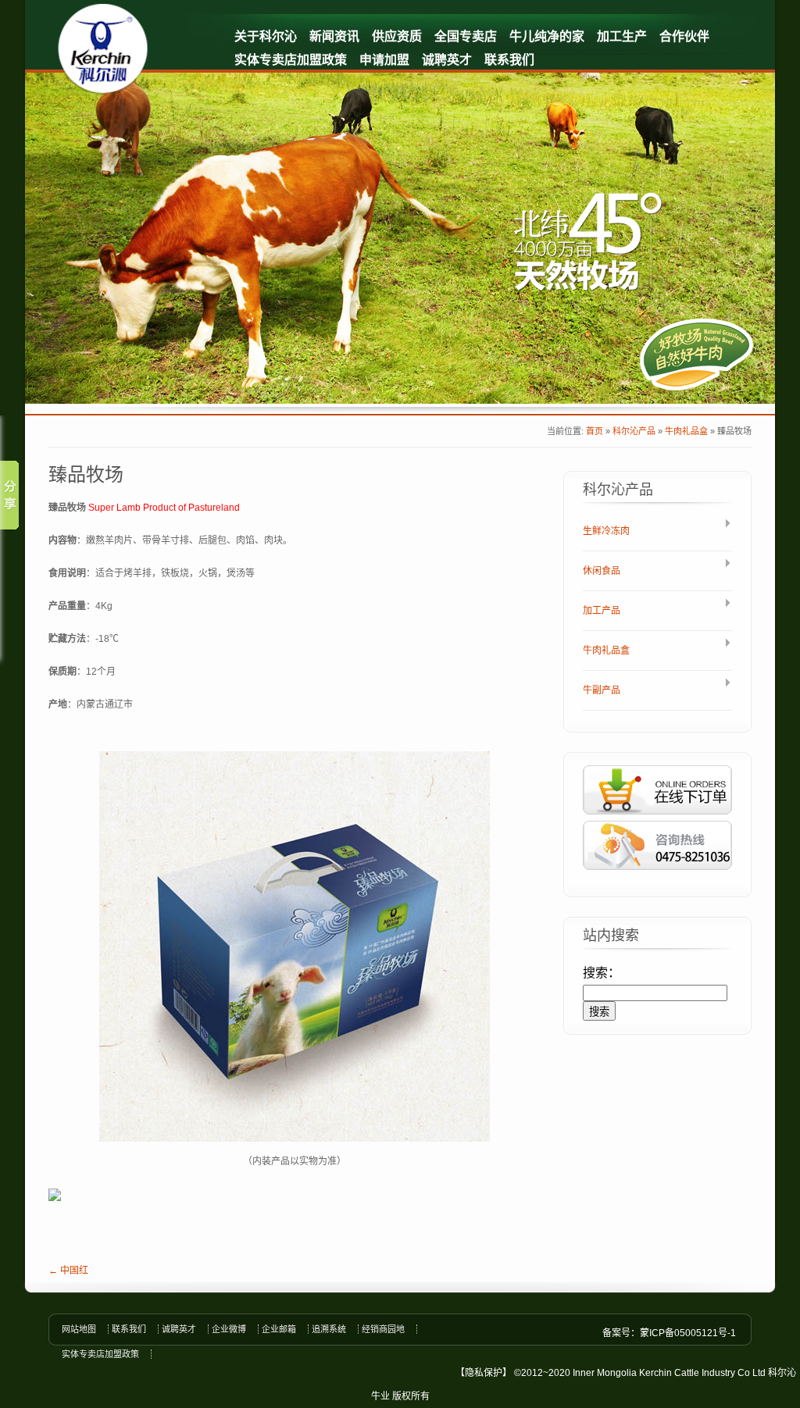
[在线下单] (657, 818)
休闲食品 (601, 570)
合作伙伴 (684, 36)
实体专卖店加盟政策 (290, 59)
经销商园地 (383, 1329)
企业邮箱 (279, 1329)
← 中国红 (68, 1270)
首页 (594, 431)
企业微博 (229, 1329)
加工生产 (622, 36)
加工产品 (601, 610)
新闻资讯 (334, 36)
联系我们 (509, 59)
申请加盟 (384, 59)
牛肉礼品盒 (686, 431)
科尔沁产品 (633, 431)
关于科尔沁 (265, 36)
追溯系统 (329, 1329)
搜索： (601, 972)
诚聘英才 (447, 59)
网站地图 (79, 1329)
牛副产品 (601, 690)
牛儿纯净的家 (546, 36)
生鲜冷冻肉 (606, 531)
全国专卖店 (465, 36)
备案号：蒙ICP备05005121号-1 (669, 1333)
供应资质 (397, 36)
